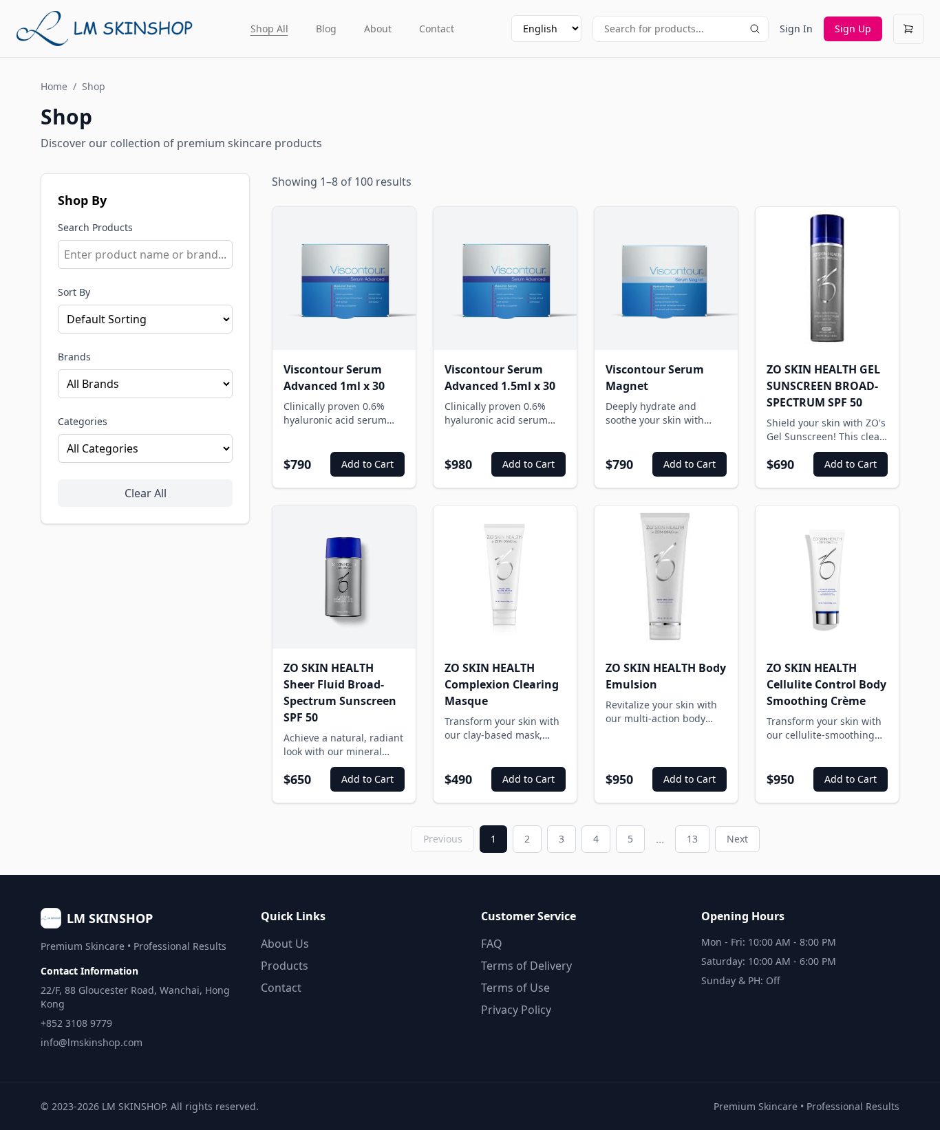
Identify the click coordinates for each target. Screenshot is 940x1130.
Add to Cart (367, 463)
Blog (326, 28)
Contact (436, 28)
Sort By (74, 291)
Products (284, 965)
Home (54, 86)
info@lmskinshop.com (91, 1042)
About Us (285, 943)
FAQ (491, 943)
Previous (442, 838)
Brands (74, 356)
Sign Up (853, 28)
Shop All (269, 28)
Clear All (146, 493)
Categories (82, 421)
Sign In (796, 28)
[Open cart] (908, 29)
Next (737, 838)
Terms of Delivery (526, 965)
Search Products (95, 227)
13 (692, 838)
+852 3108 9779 (76, 1023)
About (378, 28)
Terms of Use (515, 987)
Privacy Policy (516, 1009)
